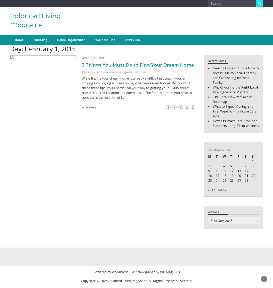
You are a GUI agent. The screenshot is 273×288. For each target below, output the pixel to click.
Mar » (222, 190)
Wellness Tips (105, 40)
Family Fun (132, 40)
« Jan (211, 190)
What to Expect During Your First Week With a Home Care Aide (235, 111)
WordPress (120, 272)
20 (239, 175)
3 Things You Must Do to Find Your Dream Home (138, 65)
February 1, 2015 (137, 72)
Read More (89, 107)
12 (232, 171)
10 (217, 171)
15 (253, 171)
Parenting (40, 40)
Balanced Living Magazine (104, 72)
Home (19, 40)
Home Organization (71, 40)
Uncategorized (93, 58)
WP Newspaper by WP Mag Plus (156, 272)
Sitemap (186, 281)
